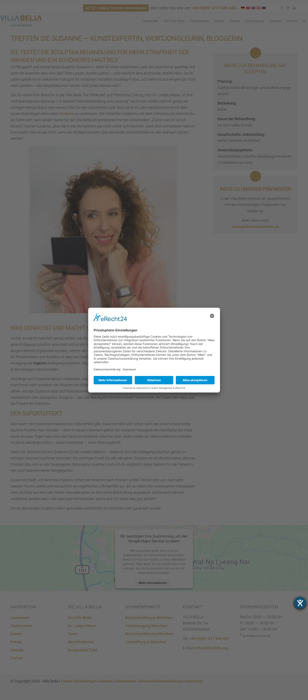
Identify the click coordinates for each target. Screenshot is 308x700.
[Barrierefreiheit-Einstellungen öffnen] (300, 603)
